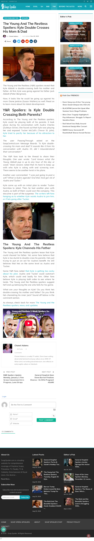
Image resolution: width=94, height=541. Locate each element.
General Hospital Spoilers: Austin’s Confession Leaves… (75, 53)
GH (42, 6)
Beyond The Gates (67, 6)
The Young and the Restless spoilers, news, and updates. (28, 304)
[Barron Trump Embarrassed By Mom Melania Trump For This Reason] (37, 489)
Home (28, 6)
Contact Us (13, 1)
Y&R (54, 6)
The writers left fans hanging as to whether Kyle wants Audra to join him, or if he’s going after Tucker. (28, 196)
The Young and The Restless (12, 18)
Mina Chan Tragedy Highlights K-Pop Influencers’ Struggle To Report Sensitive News (77, 117)
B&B (47, 6)
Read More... (5, 479)
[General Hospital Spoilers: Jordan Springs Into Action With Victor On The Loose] (69, 462)
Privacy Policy (73, 522)
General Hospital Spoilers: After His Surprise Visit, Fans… (76, 31)
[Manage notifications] (88, 536)
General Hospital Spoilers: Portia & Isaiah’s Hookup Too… (52, 462)
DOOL (35, 6)
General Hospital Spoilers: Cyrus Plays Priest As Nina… (76, 76)
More (80, 6)
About (37, 522)
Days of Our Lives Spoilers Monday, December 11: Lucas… (83, 477)
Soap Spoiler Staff (53, 522)
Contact (5, 526)
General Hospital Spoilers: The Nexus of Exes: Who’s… (83, 489)
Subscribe (25, 497)
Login (4, 396)
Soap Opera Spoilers (20, 522)
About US (4, 1)
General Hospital (76, 23)
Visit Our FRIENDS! (70, 95)
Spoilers (25, 18)
